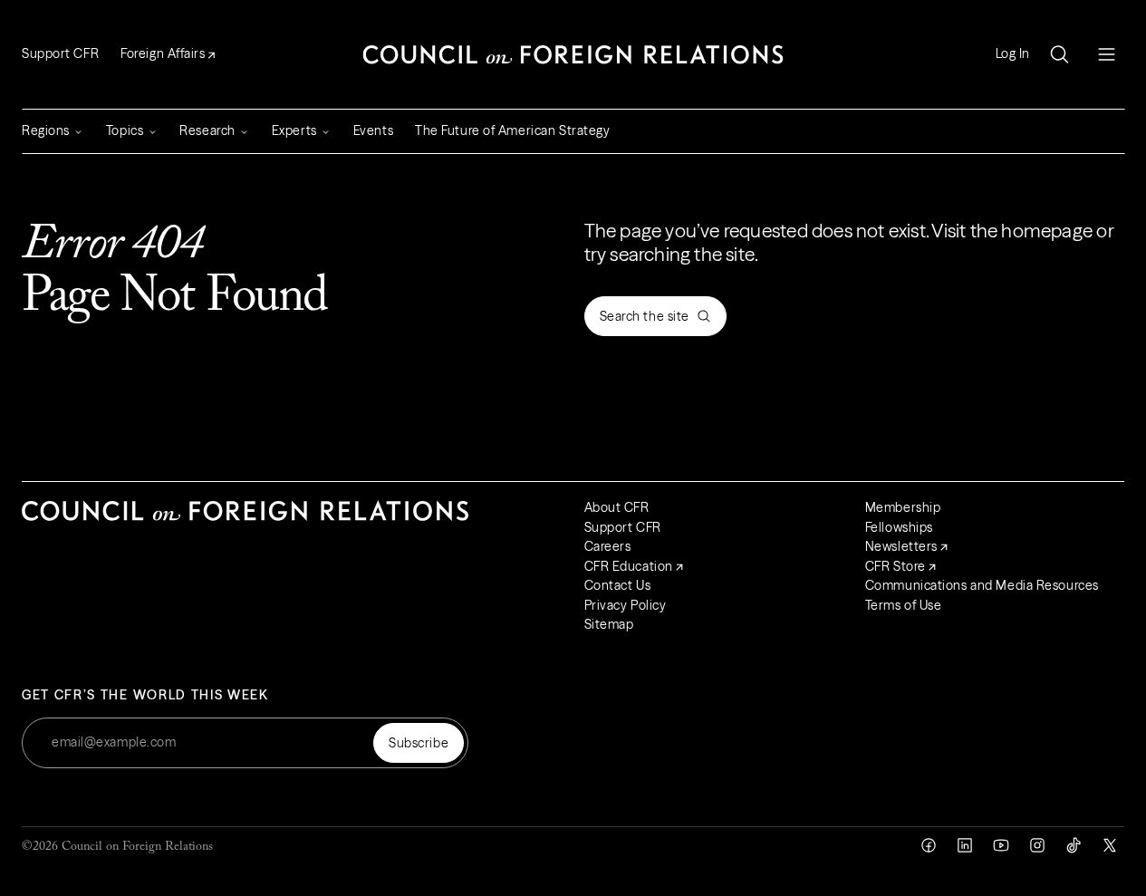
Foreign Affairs (162, 53)
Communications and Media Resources (982, 585)
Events (373, 130)
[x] (1109, 845)
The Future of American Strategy (512, 130)
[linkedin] (964, 845)
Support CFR (60, 53)
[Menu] (1106, 54)
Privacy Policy (625, 605)
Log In (1013, 54)
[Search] (1059, 54)
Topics (124, 130)
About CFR (617, 507)
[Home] (573, 54)
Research (207, 130)
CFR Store (895, 566)
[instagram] (1037, 845)
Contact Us (617, 585)
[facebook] (928, 845)
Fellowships (899, 527)
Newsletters (901, 546)
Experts (294, 130)
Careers (607, 546)
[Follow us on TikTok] (1073, 845)
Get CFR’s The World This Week (145, 695)
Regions (46, 130)
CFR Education (628, 566)
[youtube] (1001, 845)
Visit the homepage (1012, 230)
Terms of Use (903, 605)
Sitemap (609, 624)
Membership (903, 507)
